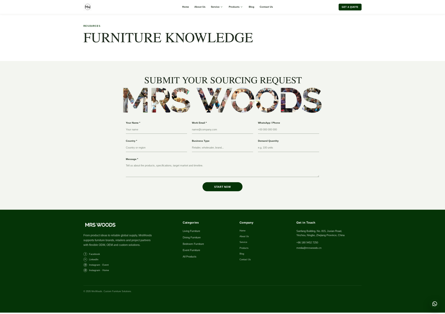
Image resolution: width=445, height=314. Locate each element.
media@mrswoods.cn (308, 247)
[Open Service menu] (221, 7)
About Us (199, 6)
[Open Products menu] (241, 7)
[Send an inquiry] (434, 303)
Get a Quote (350, 7)
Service (215, 6)
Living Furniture (191, 231)
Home (185, 6)
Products (234, 6)
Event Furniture (191, 250)
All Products (189, 256)
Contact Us (266, 6)
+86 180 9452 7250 (307, 242)
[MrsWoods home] (99, 7)
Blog (251, 6)
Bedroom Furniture (193, 243)
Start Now (222, 186)
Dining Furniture (192, 237)
